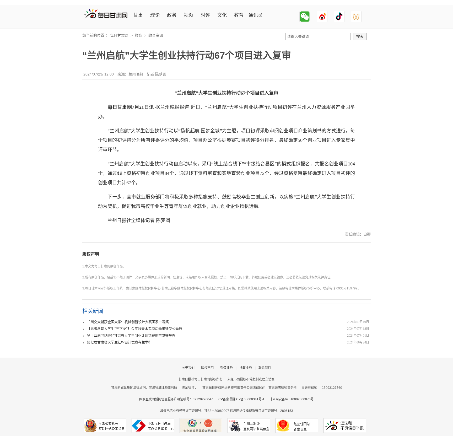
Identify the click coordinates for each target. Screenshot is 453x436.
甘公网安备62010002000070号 (291, 399)
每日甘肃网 (119, 35)
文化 (222, 15)
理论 (155, 15)
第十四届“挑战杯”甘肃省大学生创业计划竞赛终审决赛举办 (131, 335)
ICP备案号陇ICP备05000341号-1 (241, 399)
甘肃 (138, 15)
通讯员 (256, 15)
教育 (239, 15)
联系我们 (264, 368)
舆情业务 (226, 368)
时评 (205, 15)
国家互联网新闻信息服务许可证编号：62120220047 (178, 399)
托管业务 (245, 368)
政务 (171, 15)
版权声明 (90, 254)
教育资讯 (155, 35)
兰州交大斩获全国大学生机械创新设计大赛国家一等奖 (128, 322)
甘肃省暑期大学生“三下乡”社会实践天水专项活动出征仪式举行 (134, 329)
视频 (188, 15)
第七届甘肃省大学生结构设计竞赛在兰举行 (119, 342)
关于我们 (188, 368)
